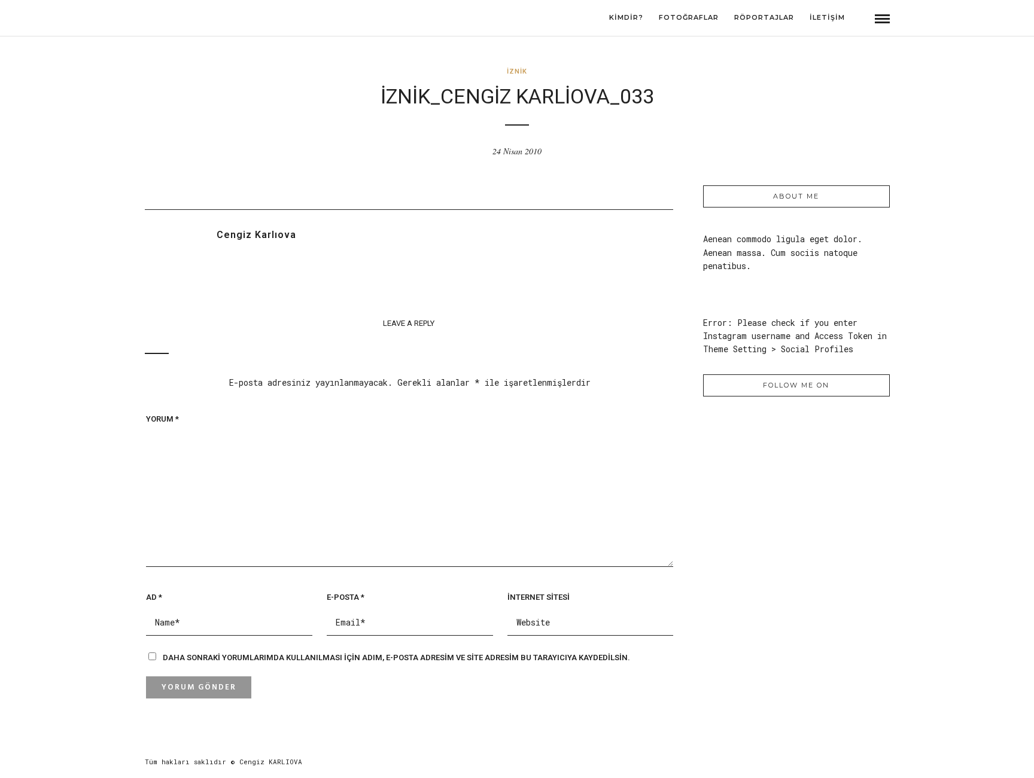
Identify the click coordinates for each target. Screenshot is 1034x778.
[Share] (860, 19)
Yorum (162, 418)
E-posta (345, 597)
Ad (154, 597)
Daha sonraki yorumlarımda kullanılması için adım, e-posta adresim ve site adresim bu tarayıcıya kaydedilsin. (396, 657)
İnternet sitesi (538, 597)
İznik (517, 71)
